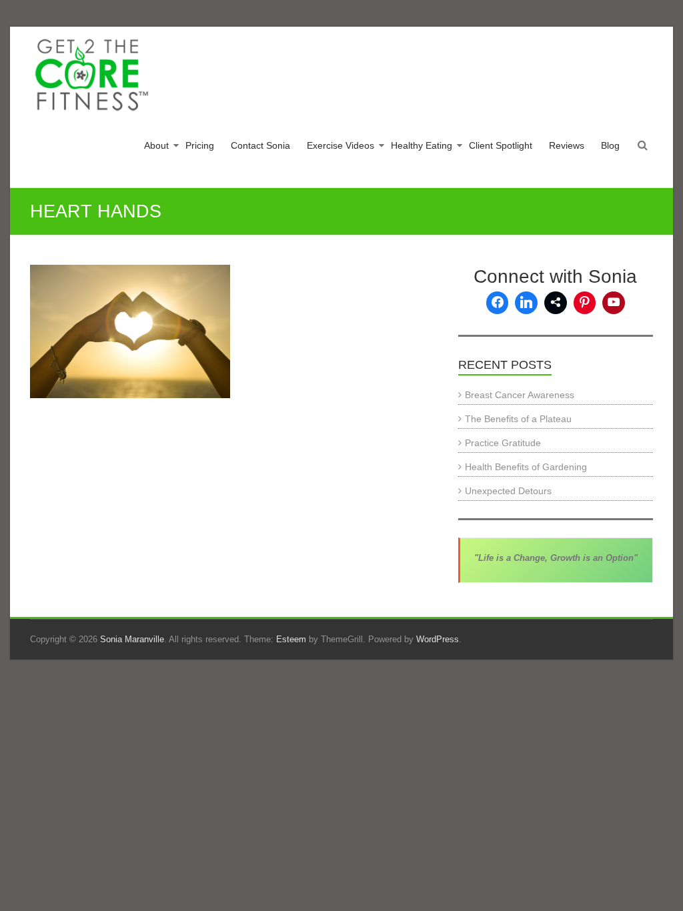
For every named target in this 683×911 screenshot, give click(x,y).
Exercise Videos (340, 145)
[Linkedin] (526, 302)
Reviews (566, 145)
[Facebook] (497, 302)
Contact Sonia (260, 145)
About (156, 145)
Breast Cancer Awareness (519, 394)
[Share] (555, 302)
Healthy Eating (421, 145)
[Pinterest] (585, 302)
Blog (610, 145)
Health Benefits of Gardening (526, 467)
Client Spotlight (500, 145)
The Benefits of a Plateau (518, 418)
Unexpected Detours (508, 491)
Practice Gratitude (503, 442)
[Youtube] (613, 302)
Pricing (199, 145)
